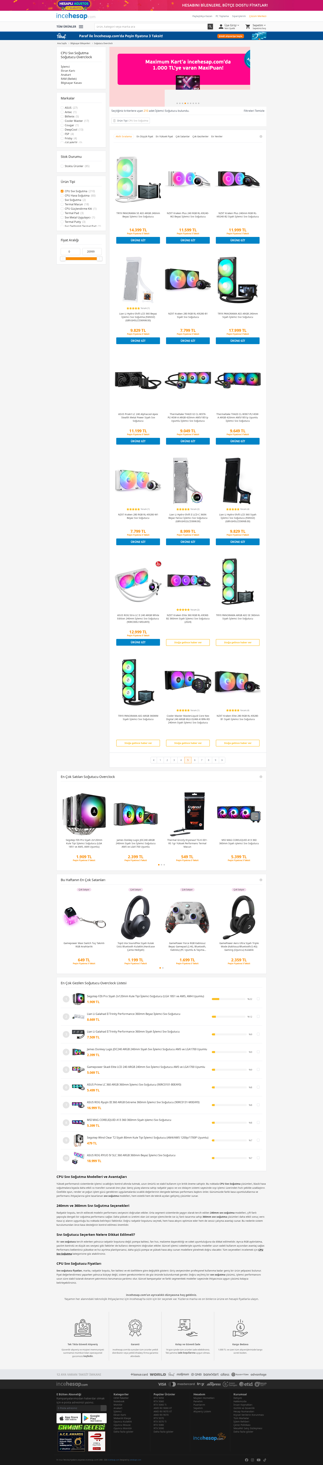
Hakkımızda (240, 1401)
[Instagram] (252, 1460)
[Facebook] (246, 1460)
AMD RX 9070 (161, 1414)
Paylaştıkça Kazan (202, 16)
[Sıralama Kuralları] (261, 136)
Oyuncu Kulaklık (123, 1421)
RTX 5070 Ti (160, 1421)
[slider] (63, 258)
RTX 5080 (159, 1424)
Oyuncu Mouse (122, 1424)
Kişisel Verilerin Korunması (249, 1414)
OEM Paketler (121, 1398)
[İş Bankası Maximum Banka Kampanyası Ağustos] (187, 77)
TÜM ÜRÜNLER (66, 26)
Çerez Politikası (242, 1424)
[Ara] (210, 26)
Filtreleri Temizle (254, 111)
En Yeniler (217, 136)
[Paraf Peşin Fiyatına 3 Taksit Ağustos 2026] (161, 36)
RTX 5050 (159, 1398)
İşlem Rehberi (241, 1421)
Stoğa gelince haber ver (188, 642)
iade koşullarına (186, 1352)
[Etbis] (96, 1441)
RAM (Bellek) (69, 79)
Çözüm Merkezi (257, 16)
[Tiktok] (264, 1460)
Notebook (119, 1401)
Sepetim (198, 1408)
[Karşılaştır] (258, 998)
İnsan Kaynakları (243, 1404)
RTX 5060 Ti (160, 1404)
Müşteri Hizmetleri (203, 1398)
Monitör (118, 1404)
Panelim (198, 1401)
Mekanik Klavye (122, 1418)
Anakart (66, 75)
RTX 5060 (159, 1401)
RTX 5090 (159, 1428)
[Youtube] (259, 1460)
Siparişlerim (239, 16)
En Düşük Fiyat (145, 136)
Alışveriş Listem (202, 1411)
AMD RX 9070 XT (163, 1411)
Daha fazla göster (123, 1431)
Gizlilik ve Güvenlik (244, 1408)
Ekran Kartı (68, 71)
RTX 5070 (159, 1418)
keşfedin (88, 1356)
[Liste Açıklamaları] (261, 776)
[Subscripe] (104, 1408)
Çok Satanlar (183, 136)
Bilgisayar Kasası (71, 83)
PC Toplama (222, 16)
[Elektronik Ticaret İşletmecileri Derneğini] (246, 1384)
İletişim (238, 1398)
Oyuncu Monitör (123, 1428)
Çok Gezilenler (200, 136)
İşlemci (65, 66)
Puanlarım (199, 1404)
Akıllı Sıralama (124, 136)
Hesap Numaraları (244, 1411)
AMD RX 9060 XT (163, 1408)
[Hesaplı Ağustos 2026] (161, 5)
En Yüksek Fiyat (164, 136)
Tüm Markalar (241, 1418)
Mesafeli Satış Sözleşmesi (248, 1428)
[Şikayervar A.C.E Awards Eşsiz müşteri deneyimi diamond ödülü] (71, 1441)
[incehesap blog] (210, 1427)
